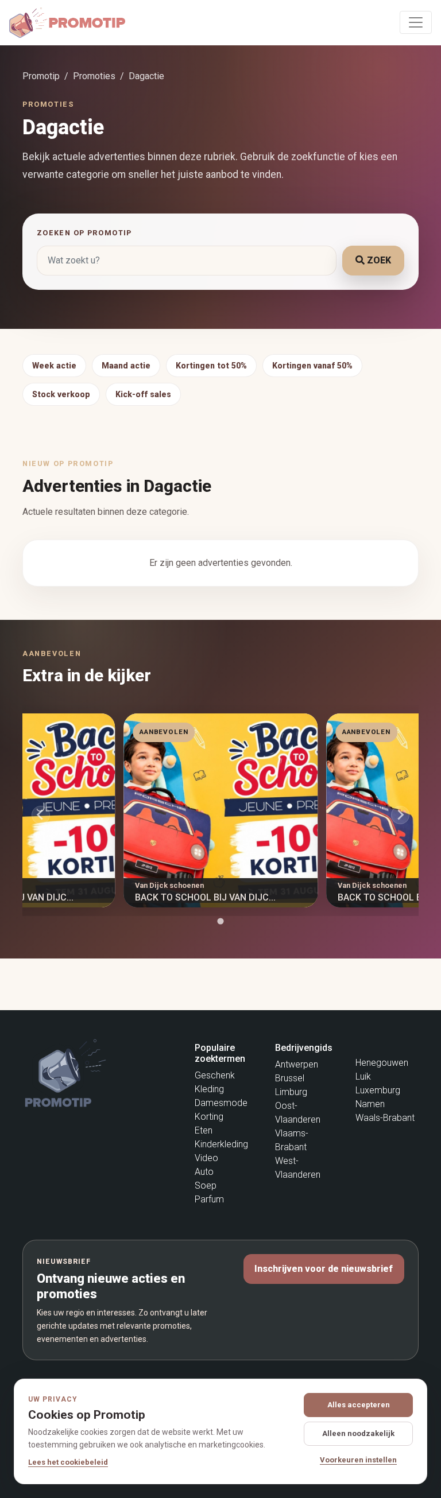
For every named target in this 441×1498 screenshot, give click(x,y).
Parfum (209, 1199)
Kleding (209, 1089)
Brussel (289, 1078)
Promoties (94, 76)
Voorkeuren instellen (358, 1460)
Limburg (291, 1091)
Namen (370, 1104)
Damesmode (221, 1102)
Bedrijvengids (303, 1047)
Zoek (378, 260)
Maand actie (126, 365)
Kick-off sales (143, 394)
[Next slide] (400, 815)
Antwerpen (296, 1064)
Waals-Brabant (385, 1117)
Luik (363, 1076)
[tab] (220, 921)
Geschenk (215, 1075)
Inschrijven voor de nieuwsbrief (323, 1268)
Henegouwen (381, 1062)
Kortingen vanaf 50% (312, 365)
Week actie (54, 365)
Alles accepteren (358, 1404)
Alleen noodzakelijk (358, 1433)
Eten (203, 1130)
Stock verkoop (61, 394)
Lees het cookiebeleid (68, 1462)
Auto (204, 1171)
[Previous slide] (41, 815)
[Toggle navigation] (416, 22)
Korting (209, 1116)
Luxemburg (377, 1090)
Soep (205, 1185)
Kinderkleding (221, 1144)
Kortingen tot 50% (211, 365)
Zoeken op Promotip (84, 232)
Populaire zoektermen (220, 1053)
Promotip (41, 76)
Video (206, 1157)
